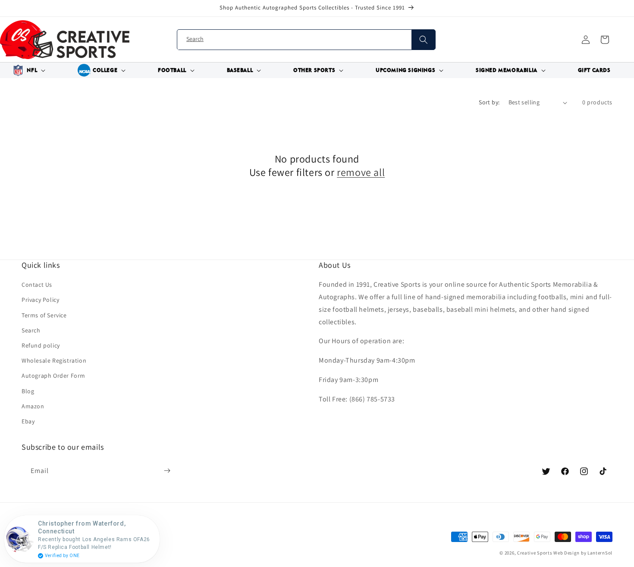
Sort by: (489, 102)
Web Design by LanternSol (582, 553)
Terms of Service (44, 315)
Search (31, 330)
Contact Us (37, 284)
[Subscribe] (166, 471)
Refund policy (41, 345)
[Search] (423, 40)
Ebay (28, 421)
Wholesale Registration (54, 360)
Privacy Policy (40, 300)
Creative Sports (534, 553)
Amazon (33, 406)
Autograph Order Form (53, 375)
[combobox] (306, 40)
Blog (28, 391)
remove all (361, 172)
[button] (27, 70)
